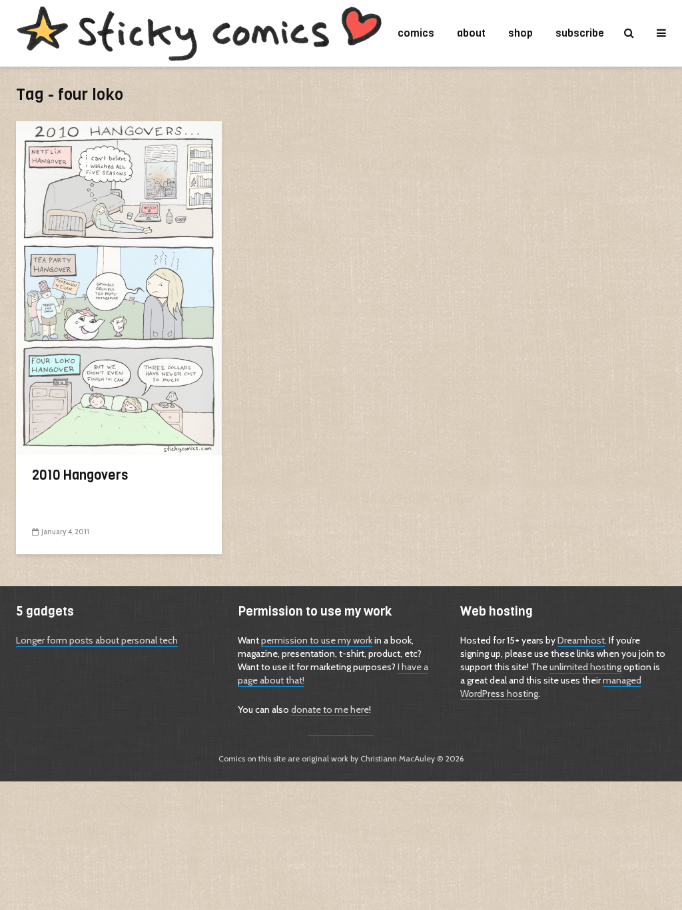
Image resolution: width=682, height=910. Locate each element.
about (471, 33)
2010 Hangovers (80, 475)
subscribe (579, 33)
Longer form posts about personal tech (97, 640)
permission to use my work (316, 640)
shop (520, 33)
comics (416, 33)
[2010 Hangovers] (119, 287)
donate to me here (330, 709)
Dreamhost (581, 640)
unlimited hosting (585, 667)
